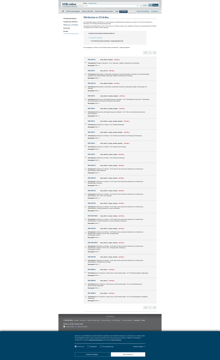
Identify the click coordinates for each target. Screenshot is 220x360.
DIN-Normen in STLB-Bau (70, 25)
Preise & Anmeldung (143, 11)
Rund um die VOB (87, 11)
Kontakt (65, 31)
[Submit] (138, 6)
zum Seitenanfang (110, 316)
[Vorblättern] (150, 53)
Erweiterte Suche (93, 3)
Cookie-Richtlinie (116, 340)
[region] (110, 343)
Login (145, 5)
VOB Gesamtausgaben (73, 11)
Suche (85, 3)
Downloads (66, 28)
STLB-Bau (123, 11)
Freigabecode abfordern (70, 21)
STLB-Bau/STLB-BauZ (69, 18)
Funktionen (154, 11)
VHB (116, 11)
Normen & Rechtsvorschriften (104, 11)
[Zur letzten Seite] (155, 53)
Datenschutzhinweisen (96, 340)
